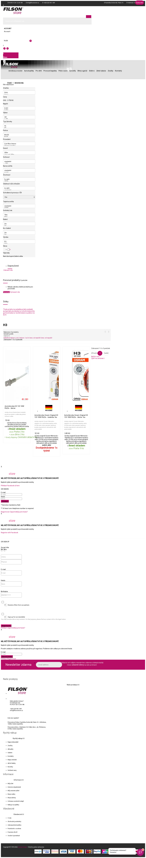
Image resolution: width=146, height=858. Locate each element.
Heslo (3, 497)
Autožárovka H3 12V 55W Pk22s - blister (14, 407)
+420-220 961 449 (49, 3)
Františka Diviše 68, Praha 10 (114, 3)
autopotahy (7, 311)
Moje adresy (12, 797)
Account (8, 28)
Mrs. (5, 549)
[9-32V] (19, 108)
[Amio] (19, 92)
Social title (5, 547)
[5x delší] (19, 179)
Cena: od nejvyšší (46, 338)
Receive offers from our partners (18, 605)
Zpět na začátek (97, 358)
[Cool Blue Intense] (19, 144)
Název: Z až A (24, 338)
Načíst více (95, 356)
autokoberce (16, 311)
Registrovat (5, 512)
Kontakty (10, 756)
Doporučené (13, 266)
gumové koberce (9, 313)
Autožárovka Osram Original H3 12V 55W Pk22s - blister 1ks (76, 416)
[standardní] (19, 162)
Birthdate (4, 591)
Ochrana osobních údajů (16, 801)
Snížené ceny (12, 770)
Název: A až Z (15, 338)
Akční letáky (12, 763)
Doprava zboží (12, 832)
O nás (9, 818)
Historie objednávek (14, 787)
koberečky (31, 311)
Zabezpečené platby (14, 825)
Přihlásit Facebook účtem (10, 486)
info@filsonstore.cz (33, 3)
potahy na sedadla (14, 309)
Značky (10, 745)
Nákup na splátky (13, 805)
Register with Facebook (9, 532)
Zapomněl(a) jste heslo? (19, 512)
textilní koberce (21, 313)
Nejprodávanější (13, 742)
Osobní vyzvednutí (14, 835)
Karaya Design (22, 847)
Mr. (2, 549)
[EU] (19, 242)
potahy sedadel (27, 309)
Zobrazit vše (8, 270)
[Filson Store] (13, 10)
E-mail (3, 492)
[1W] (19, 117)
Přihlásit (5, 501)
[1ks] (19, 224)
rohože (24, 311)
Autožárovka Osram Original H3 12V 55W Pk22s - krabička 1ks (46, 416)
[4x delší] (19, 188)
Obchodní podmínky (14, 821)
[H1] (19, 126)
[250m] (19, 153)
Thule (5, 309)
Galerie (10, 752)
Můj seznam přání (13, 790)
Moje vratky (11, 794)
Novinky (10, 767)
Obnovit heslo (7, 656)
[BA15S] (19, 135)
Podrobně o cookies (14, 828)
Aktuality (10, 749)
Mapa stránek (12, 760)
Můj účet (10, 783)
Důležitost (7, 338)
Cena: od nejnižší (35, 338)
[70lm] (19, 215)
